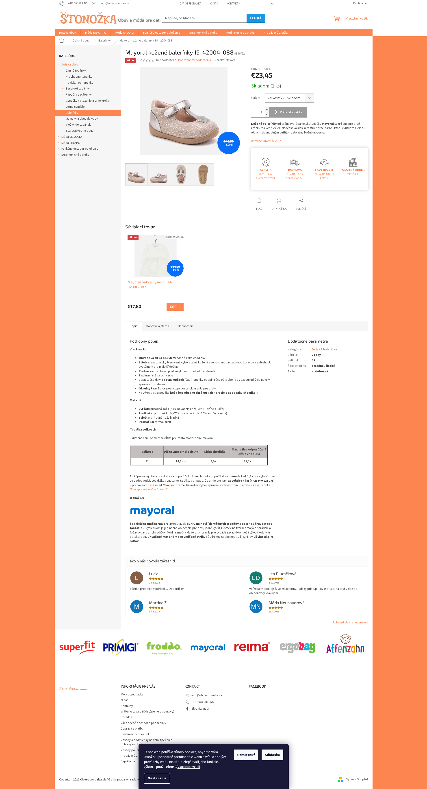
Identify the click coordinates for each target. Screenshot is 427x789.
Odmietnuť (246, 754)
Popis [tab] (133, 326)
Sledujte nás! (200, 708)
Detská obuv (69, 64)
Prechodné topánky (79, 76)
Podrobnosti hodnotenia (194, 60)
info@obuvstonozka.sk (206, 695)
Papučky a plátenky (79, 94)
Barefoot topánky (78, 88)
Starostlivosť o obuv (79, 131)
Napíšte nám (129, 761)
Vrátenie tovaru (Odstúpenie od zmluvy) (147, 711)
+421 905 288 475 (202, 702)
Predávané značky (133, 756)
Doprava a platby (132, 728)
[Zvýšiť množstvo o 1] (267, 109)
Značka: (225, 60)
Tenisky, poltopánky (79, 83)
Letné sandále (75, 107)
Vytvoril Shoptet (357, 779)
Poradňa (126, 717)
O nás (214, 4)
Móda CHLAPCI (70, 143)
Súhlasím (272, 754)
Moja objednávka (189, 4)
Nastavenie (157, 778)
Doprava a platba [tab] (157, 326)
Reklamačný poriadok (135, 734)
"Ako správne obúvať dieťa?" (149, 489)
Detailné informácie (264, 141)
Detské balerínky (324, 349)
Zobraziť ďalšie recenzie (349, 622)
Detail (175, 306)
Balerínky (72, 113)
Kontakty (233, 4)
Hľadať (255, 18)
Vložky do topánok (78, 124)
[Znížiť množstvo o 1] (267, 114)
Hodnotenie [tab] (186, 326)
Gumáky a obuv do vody (82, 118)
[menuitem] (67, 32)
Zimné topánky (76, 70)
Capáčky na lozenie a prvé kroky (87, 100)
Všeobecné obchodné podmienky (143, 723)
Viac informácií (189, 766)
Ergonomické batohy (75, 155)
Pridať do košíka (291, 112)
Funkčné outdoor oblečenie (79, 148)
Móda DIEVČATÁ (71, 137)
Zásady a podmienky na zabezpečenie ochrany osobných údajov (146, 742)
